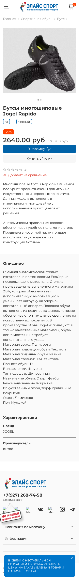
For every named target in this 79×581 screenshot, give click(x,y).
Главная (9, 19)
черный (24, 122)
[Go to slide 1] (38, 100)
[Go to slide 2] (41, 100)
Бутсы (62, 19)
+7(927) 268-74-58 (22, 495)
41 (6, 122)
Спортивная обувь (36, 19)
